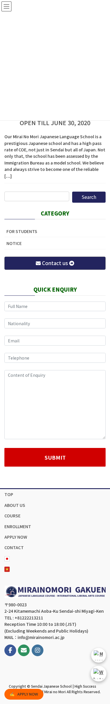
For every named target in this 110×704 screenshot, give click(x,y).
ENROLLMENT (17, 526)
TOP (8, 494)
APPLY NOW (15, 537)
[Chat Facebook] (99, 655)
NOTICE (14, 243)
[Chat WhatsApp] (98, 673)
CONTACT (14, 547)
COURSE (12, 516)
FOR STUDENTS (21, 231)
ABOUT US (14, 505)
